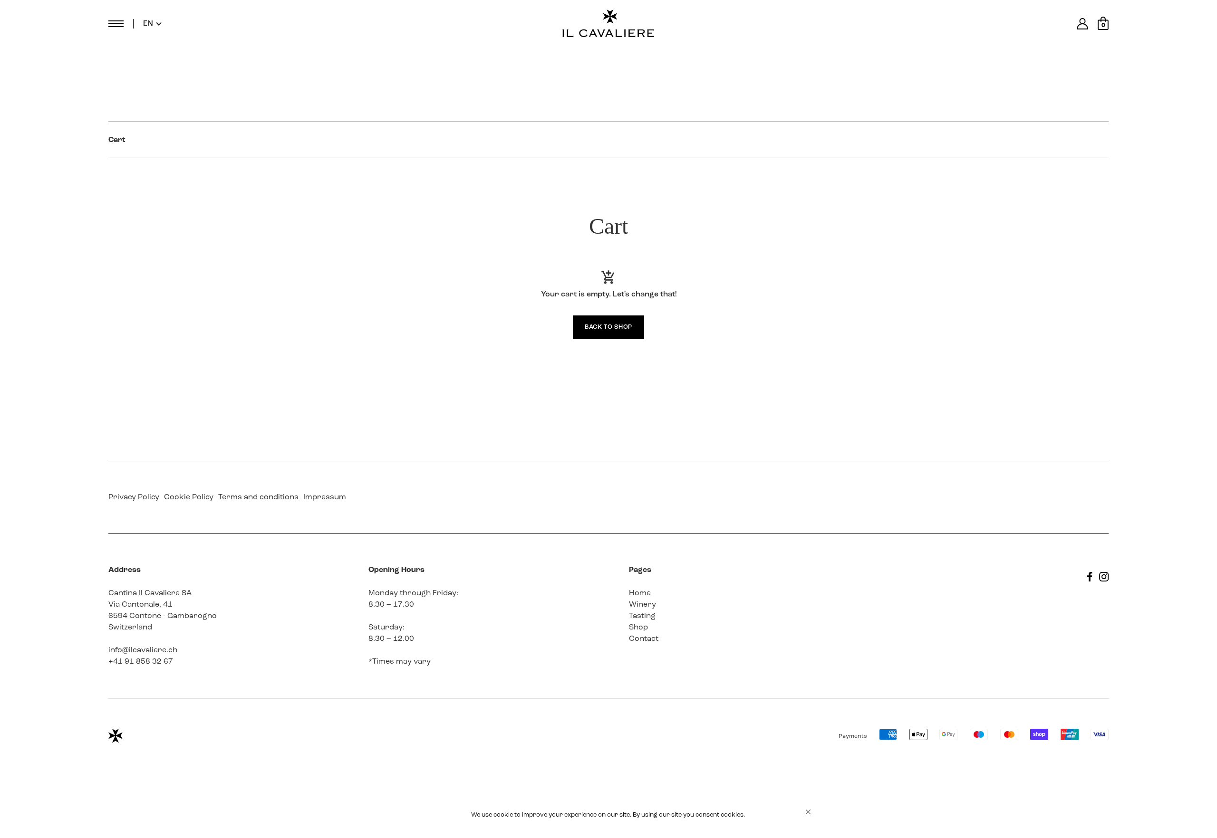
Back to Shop (608, 327)
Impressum (324, 497)
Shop (638, 627)
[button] (808, 812)
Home (640, 593)
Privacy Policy (133, 497)
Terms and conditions (258, 497)
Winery (642, 605)
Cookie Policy (188, 497)
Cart (117, 140)
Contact (643, 639)
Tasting (642, 616)
